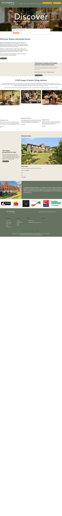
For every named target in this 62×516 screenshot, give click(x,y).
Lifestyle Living (45, 119)
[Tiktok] (43, 224)
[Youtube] (51, 221)
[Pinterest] (54, 221)
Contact (40, 3)
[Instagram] (48, 221)
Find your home (16, 33)
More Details (23, 177)
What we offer (32, 3)
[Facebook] (43, 221)
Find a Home (21, 3)
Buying (25, 3)
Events (37, 3)
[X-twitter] (46, 221)
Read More (2, 126)
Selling (28, 3)
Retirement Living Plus (26, 118)
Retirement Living (4, 120)
